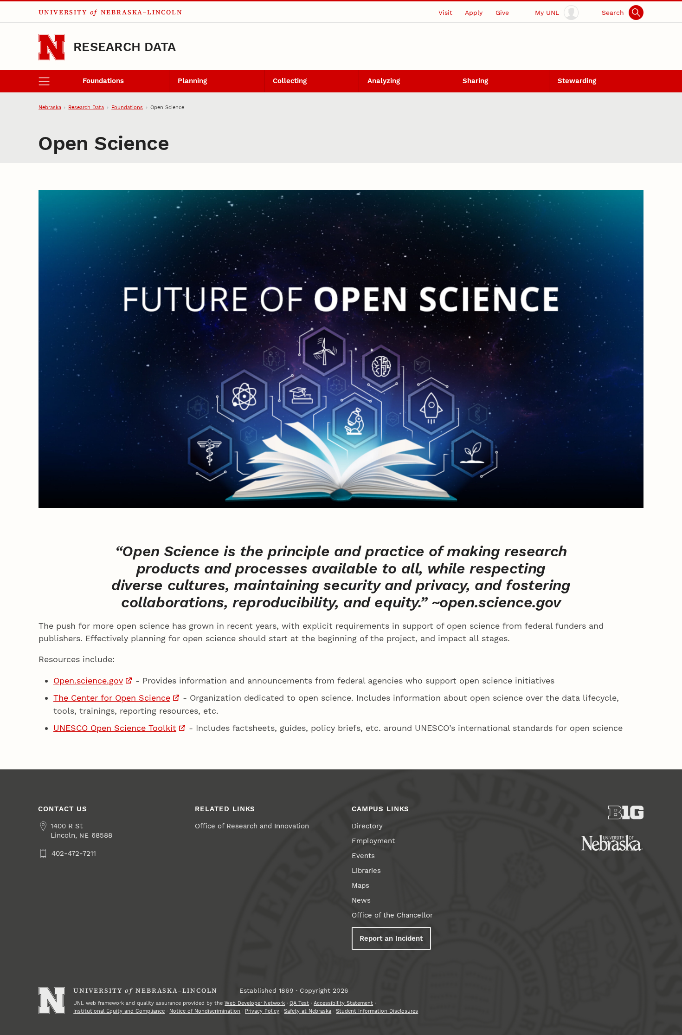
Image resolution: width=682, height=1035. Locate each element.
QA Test (299, 1003)
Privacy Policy (262, 1011)
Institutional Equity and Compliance (119, 1011)
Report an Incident (391, 938)
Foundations (103, 81)
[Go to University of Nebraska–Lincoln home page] (52, 47)
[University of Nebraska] (611, 843)
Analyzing (383, 81)
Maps (360, 885)
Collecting (290, 81)
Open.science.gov (88, 680)
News (361, 900)
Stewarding (577, 81)
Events (363, 856)
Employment (373, 841)
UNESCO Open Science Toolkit (114, 728)
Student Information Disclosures (377, 1011)
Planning (192, 81)
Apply (474, 12)
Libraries (366, 870)
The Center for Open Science (111, 698)
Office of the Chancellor (392, 915)
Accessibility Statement (343, 1003)
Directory (367, 826)
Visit (445, 12)
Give (502, 12)
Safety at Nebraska (307, 1011)
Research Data (124, 46)
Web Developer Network (255, 1003)
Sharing (475, 81)
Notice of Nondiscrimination (204, 1011)
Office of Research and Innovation (252, 826)
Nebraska (50, 107)
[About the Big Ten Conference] (626, 812)
